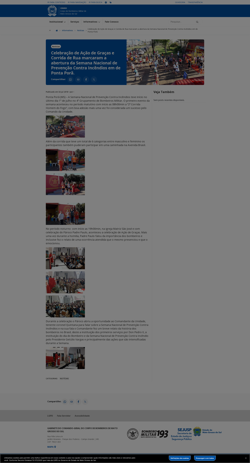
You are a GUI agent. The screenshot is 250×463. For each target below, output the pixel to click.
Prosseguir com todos (205, 458)
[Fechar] (246, 458)
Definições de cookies (180, 458)
